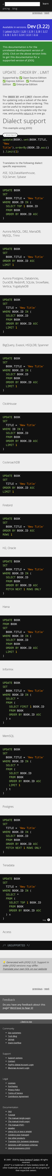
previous (37, 12)
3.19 (31, 31)
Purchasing (13, 1086)
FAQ (10, 1111)
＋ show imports (10, 135)
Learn (46, 3)
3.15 (14, 34)
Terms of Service (15, 1093)
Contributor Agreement (18, 1096)
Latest (8, 31)
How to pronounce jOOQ (19, 1148)
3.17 (45, 31)
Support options (15, 1058)
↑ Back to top (26, 1021)
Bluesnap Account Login (18, 1068)
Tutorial (11, 1115)
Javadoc (11, 1128)
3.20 (23, 31)
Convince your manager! (18, 1135)
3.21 (15, 31)
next (46, 12)
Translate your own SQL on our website (25, 968)
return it (28, 113)
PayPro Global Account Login (21, 1064)
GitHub (11, 1039)
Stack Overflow (14, 1043)
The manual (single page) (19, 1118)
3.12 (35, 34)
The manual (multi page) (19, 1121)
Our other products (16, 1138)
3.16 (7, 34)
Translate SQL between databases (23, 1141)
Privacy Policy (14, 1089)
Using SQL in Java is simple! (20, 1131)
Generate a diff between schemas (23, 1145)
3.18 (38, 31)
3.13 (28, 34)
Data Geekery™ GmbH (29, 1159)
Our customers (14, 1032)
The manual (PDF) (16, 1125)
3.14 (21, 34)
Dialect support (24, 120)
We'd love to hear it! (21, 1007)
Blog (14, 8)
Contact (11, 1061)
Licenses (11, 1083)
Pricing (6, 8)
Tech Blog (12, 1036)
